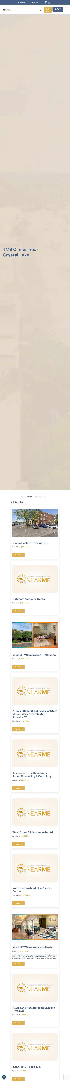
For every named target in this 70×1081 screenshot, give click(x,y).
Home (23, 497)
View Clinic (18, 555)
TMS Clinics (30, 497)
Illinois (36, 497)
